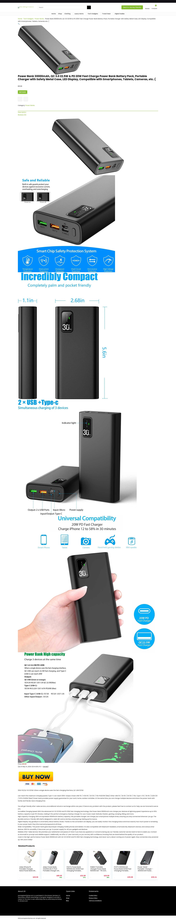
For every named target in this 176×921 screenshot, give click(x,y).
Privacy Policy (93, 898)
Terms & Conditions (95, 901)
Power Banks (39, 19)
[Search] (89, 7)
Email (132, 899)
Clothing (67, 14)
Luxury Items (79, 14)
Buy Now (22, 92)
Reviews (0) (22, 115)
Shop (60, 14)
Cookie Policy (93, 895)
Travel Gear (106, 14)
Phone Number (146, 899)
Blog (67, 901)
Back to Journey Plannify (132, 7)
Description (22, 112)
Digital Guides (119, 14)
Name (122, 900)
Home (53, 14)
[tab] (88, 112)
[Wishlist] (147, 6)
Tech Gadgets (93, 14)
